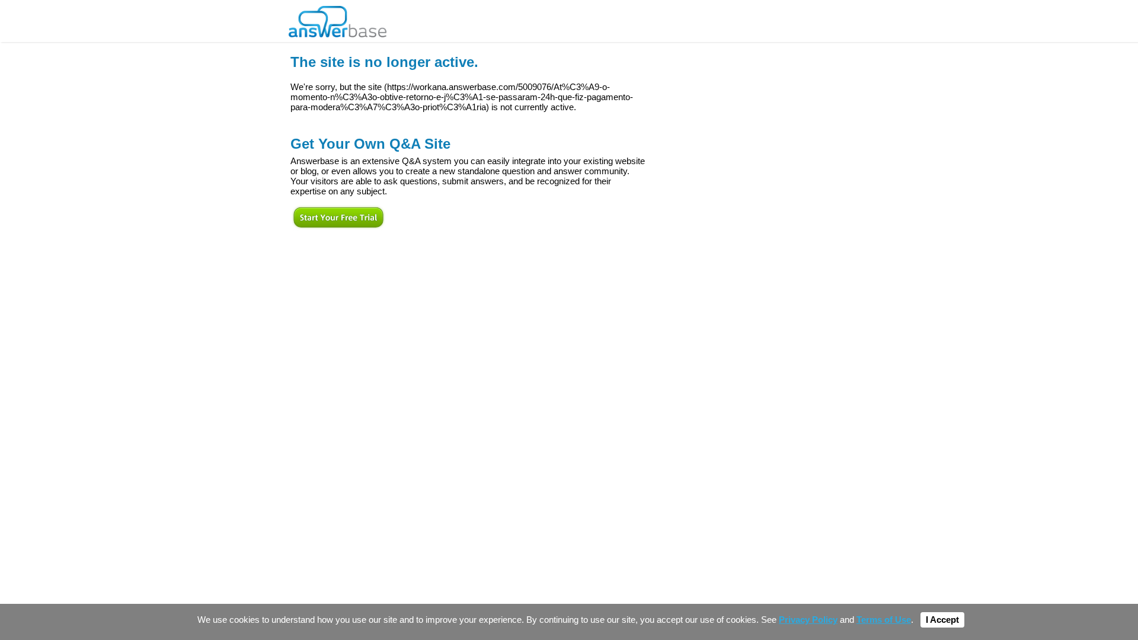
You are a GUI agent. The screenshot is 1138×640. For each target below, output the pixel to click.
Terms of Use (883, 620)
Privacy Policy (808, 620)
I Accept (942, 620)
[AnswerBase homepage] (337, 18)
